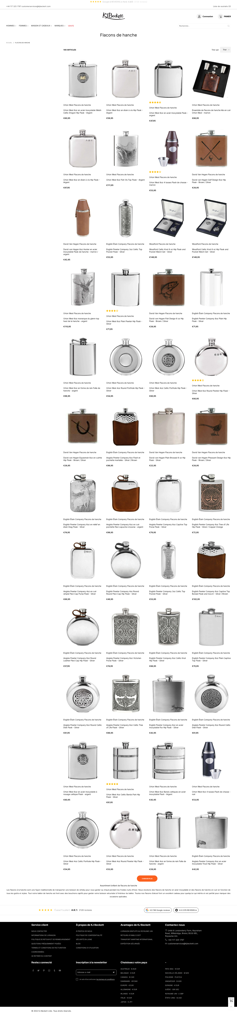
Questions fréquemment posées (46, 944)
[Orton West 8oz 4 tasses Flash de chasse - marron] (168, 148)
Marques (59, 26)
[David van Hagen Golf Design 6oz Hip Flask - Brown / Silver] (211, 148)
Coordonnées (37, 952)
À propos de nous (84, 931)
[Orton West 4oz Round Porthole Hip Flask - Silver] (125, 357)
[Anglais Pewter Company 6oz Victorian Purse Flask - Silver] (125, 626)
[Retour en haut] (231, 1006)
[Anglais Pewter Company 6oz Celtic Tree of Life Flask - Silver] (125, 693)
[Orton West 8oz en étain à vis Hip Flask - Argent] (82, 148)
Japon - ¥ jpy (126, 1002)
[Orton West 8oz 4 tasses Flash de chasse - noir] (211, 760)
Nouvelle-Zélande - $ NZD (177, 973)
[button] (155, 102)
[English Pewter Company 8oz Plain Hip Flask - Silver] (211, 287)
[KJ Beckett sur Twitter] (38, 970)
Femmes (23, 26)
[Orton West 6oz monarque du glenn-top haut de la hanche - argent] (82, 287)
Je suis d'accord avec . (97, 979)
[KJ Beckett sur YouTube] (60, 970)
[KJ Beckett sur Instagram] (49, 970)
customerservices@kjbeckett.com (36, 6)
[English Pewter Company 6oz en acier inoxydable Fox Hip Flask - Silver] (168, 693)
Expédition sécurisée (130, 944)
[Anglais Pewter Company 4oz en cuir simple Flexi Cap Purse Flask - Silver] (82, 560)
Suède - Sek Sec (172, 989)
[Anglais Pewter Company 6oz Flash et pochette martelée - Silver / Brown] (125, 426)
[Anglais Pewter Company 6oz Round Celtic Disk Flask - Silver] (82, 693)
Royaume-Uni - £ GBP (174, 994)
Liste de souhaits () (222, 6)
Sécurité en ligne (84, 939)
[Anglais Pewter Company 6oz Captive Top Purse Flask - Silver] (168, 493)
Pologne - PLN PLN (173, 977)
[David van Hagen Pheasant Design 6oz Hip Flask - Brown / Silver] (211, 426)
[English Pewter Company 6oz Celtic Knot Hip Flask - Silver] (168, 626)
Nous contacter (39, 931)
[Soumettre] (228, 26)
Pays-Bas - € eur (172, 969)
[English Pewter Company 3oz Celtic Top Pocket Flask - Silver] (125, 218)
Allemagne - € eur (129, 989)
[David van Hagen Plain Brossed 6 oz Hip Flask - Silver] (168, 426)
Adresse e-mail (83, 972)
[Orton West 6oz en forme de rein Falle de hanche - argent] (82, 357)
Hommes (10, 26)
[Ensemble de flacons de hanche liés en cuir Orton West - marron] (211, 78)
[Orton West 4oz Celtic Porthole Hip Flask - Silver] (168, 357)
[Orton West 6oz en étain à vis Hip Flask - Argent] (125, 78)
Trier (225, 50)
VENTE (71, 26)
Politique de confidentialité (89, 935)
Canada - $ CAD (127, 977)
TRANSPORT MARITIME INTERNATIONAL (137, 939)
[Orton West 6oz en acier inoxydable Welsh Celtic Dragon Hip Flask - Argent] (82, 78)
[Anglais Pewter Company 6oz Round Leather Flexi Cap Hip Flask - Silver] (82, 626)
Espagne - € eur (172, 985)
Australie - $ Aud (128, 969)
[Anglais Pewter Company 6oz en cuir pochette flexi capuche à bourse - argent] (125, 493)
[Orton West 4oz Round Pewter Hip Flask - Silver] (125, 830)
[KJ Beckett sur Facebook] (33, 970)
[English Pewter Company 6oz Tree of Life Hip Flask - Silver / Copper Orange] (211, 493)
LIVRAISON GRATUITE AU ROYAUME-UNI (137, 931)
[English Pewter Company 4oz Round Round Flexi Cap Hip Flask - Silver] (125, 560)
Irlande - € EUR (127, 994)
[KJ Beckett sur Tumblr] (54, 970)
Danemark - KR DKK (129, 981)
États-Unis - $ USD (173, 998)
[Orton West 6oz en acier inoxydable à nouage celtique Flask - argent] (82, 760)
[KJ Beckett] (114, 16)
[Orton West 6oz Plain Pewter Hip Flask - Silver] (125, 287)
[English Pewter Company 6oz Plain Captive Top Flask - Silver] (211, 626)
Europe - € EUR (127, 985)
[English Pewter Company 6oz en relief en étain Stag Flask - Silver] (82, 493)
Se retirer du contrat (41, 956)
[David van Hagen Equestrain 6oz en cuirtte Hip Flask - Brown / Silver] (82, 426)
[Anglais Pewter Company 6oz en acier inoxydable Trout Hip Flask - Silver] (211, 830)
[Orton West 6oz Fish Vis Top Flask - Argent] (125, 148)
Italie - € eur (126, 998)
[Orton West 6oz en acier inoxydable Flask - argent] (168, 78)
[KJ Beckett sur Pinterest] (44, 970)
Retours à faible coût (131, 935)
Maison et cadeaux (40, 26)
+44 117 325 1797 (13, 6)
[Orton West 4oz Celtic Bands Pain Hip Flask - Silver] (125, 760)
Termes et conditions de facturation (48, 948)
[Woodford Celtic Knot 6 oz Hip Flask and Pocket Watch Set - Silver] (168, 218)
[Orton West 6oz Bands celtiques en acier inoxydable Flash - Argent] (168, 760)
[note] (118, 2)
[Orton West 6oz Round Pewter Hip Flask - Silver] (211, 357)
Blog (78, 944)
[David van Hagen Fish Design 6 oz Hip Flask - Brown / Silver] (168, 287)
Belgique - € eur (128, 973)
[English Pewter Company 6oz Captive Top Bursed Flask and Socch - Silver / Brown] (211, 560)
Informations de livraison (43, 935)
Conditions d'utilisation (87, 948)
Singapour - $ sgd (173, 981)
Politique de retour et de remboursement (50, 939)
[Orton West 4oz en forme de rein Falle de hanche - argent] (168, 830)
